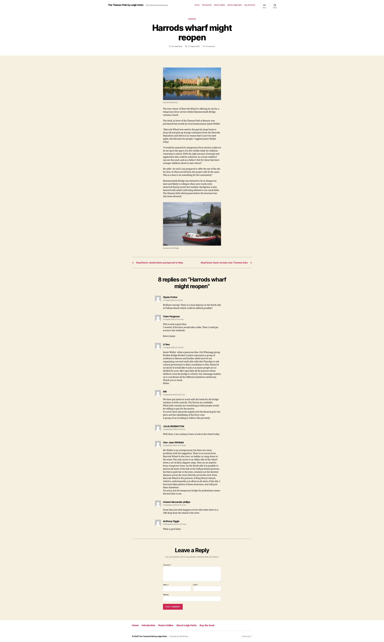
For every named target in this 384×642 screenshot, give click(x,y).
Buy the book (249, 5)
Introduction (207, 5)
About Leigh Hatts (234, 5)
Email (195, 585)
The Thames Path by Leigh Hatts (125, 5)
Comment (167, 565)
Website (166, 595)
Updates (192, 19)
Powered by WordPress (178, 636)
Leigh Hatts (178, 46)
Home (197, 5)
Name (165, 585)
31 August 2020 (194, 46)
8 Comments (210, 46)
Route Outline (219, 5)
